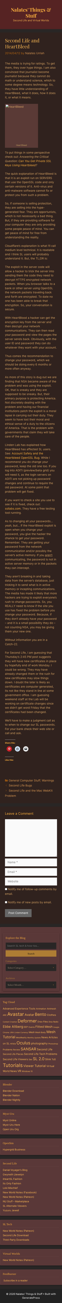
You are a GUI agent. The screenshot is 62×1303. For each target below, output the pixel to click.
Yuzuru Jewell (11, 1210)
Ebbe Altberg (13, 1027)
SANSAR (28, 1049)
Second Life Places (13, 1054)
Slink (48, 1059)
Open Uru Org (11, 1129)
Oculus (23, 1042)
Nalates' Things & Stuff (31, 12)
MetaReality (21, 1037)
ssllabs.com (13, 508)
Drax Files (43, 1021)
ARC (5, 1015)
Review (16, 1049)
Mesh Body (40, 1032)
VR (19, 1071)
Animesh (51, 1008)
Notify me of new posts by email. (30, 902)
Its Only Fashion (12, 1183)
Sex (30, 1059)
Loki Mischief (10, 1187)
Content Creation (10, 1022)
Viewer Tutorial (34, 1066)
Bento (40, 1014)
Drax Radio (53, 1022)
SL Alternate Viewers (15, 1205)
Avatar (29, 1015)
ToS (54, 1059)
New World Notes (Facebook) (20, 1192)
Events (32, 1027)
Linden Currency (21, 1032)
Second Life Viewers (15, 1059)
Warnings (48, 780)
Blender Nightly (11, 1099)
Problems (7, 1049)
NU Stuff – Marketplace (16, 1201)
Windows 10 (27, 1071)
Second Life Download (16, 1235)
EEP (26, 1027)
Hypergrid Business (14, 1149)
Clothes (51, 1014)
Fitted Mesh (44, 1026)
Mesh (32, 1032)
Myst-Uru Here (11, 1124)
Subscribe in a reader (15, 1280)
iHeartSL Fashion (12, 1179)
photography (39, 1043)
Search (31, 953)
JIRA (12, 1032)
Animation (41, 1008)
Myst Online (9, 1120)
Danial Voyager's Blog (15, 1170)
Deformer (27, 1020)
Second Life (44, 1049)
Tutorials (13, 1065)
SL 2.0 (38, 1058)
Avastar (15, 1014)
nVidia (13, 1043)
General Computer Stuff (24, 780)
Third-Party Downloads (16, 1239)
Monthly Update (34, 1038)
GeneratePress (31, 1297)
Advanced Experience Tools (19, 1008)
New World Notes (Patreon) (18, 1196)
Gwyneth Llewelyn (13, 1174)
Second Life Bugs (20, 785)
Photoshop (53, 1044)
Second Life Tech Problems (40, 1054)
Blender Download (13, 1090)
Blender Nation (11, 1095)
